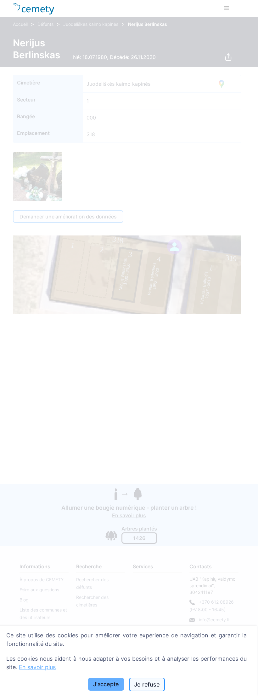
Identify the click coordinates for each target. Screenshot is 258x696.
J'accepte (106, 684)
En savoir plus (37, 667)
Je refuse (147, 684)
